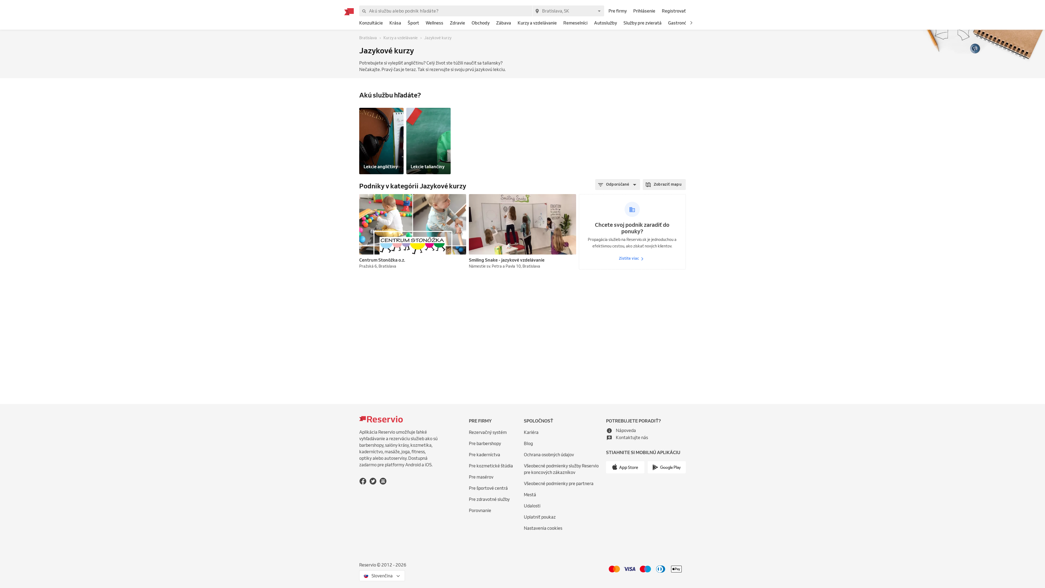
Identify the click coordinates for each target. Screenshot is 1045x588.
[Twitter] (373, 481)
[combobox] (568, 11)
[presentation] (459, 200)
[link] (371, 23)
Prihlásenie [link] (644, 11)
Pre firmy (617, 11)
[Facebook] (363, 481)
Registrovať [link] (674, 11)
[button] (691, 22)
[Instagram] (383, 481)
